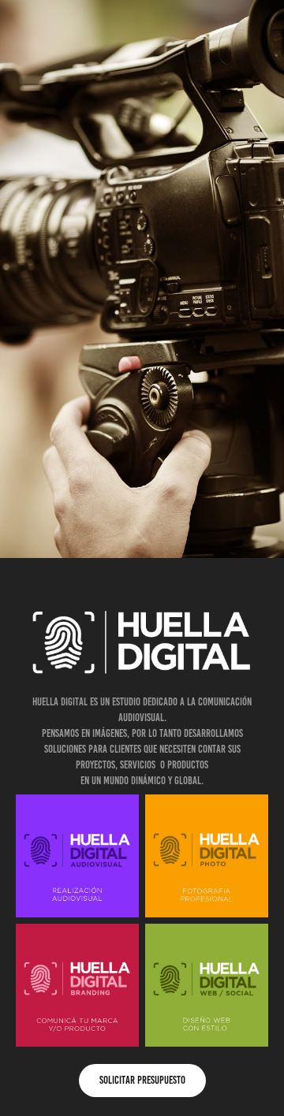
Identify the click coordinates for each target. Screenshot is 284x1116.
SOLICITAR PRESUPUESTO (142, 1080)
